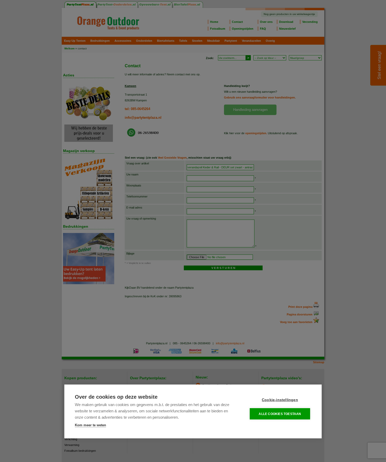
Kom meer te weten (90, 425)
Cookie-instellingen (280, 400)
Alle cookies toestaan (280, 414)
